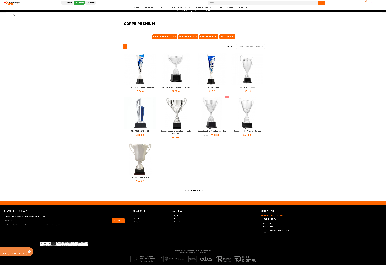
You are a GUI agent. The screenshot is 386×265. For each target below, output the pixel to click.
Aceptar (5, 253)
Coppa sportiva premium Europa (247, 131)
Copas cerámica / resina (164, 37)
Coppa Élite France (211, 87)
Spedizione (177, 216)
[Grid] (125, 46)
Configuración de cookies (18, 253)
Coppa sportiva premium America (212, 131)
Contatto (177, 222)
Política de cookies (7, 250)
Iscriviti (118, 221)
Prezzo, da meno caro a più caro (251, 47)
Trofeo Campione (247, 87)
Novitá (136, 219)
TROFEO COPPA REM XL (140, 177)
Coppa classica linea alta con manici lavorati (176, 132)
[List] (130, 46)
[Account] (360, 2)
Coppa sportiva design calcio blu (140, 87)
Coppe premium (227, 37)
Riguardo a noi (178, 219)
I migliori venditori (140, 222)
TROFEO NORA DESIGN (140, 131)
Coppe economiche (208, 37)
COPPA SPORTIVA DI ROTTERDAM (176, 87)
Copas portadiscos (188, 37)
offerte (136, 216)
